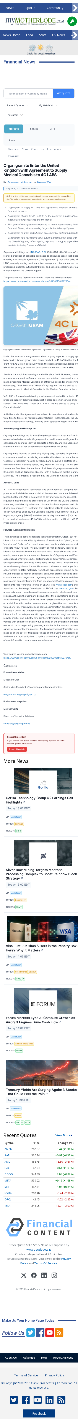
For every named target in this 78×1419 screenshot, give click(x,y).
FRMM (19, 1050)
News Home (11, 35)
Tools (12, 140)
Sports (31, 7)
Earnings (19, 824)
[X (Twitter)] (23, 1276)
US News (58, 35)
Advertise (29, 1357)
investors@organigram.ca (16, 723)
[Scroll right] (75, 8)
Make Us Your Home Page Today (28, 1320)
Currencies (37, 149)
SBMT (19, 907)
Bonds (18, 1115)
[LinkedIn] (44, 1276)
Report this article (17, 749)
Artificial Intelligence (24, 1043)
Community (55, 7)
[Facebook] (33, 1276)
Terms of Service (26, 1375)
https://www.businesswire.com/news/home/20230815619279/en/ (37, 281)
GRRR (18, 831)
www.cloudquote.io (39, 1249)
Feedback (39, 1413)
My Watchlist (46, 105)
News (10, 7)
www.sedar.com (64, 584)
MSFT (8, 1187)
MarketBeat (16, 817)
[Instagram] (54, 1276)
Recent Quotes (15, 105)
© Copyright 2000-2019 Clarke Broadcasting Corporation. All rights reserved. (39, 1385)
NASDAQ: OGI (38, 252)
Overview (13, 149)
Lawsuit (32, 972)
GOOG (9, 1174)
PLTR (27, 1122)
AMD (7, 1161)
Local (30, 35)
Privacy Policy (54, 1375)
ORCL (8, 1199)
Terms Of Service (45, 1263)
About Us (11, 1357)
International (54, 149)
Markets (14, 128)
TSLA (7, 1206)
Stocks (34, 128)
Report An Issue (63, 1357)
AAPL (8, 1155)
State (43, 35)
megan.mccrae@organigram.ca (19, 694)
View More (62, 1135)
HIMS (18, 979)
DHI (17, 1122)
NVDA (8, 1193)
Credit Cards (21, 972)
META (8, 1180)
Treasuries (13, 156)
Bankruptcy (20, 900)
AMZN (8, 1149)
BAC (7, 1168)
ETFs (52, 128)
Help (44, 1357)
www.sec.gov (66, 588)
